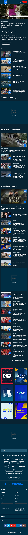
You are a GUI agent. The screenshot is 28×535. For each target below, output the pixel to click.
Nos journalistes (5, 508)
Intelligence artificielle (14, 473)
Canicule (18, 470)
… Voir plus (6, 43)
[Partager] (9, 32)
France (22, 463)
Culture (17, 501)
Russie (6, 463)
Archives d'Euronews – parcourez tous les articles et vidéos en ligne (20, 509)
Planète (17, 495)
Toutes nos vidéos (19, 360)
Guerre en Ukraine (19, 459)
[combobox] (14, 450)
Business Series (17, 261)
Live (25, 1)
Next (2, 498)
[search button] (25, 450)
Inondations (22, 466)
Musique (9, 470)
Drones (14, 463)
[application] (14, 11)
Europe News (4, 204)
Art (13, 317)
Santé (12, 466)
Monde (14, 220)
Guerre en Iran (7, 459)
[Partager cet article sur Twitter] (5, 32)
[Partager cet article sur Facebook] (2, 32)
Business (3, 495)
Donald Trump (14, 477)
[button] (8, 97)
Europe (3, 492)
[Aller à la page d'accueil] (5, 2)
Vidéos (2, 505)
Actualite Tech (16, 237)
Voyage (3, 501)
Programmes (18, 505)
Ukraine (5, 466)
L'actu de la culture (17, 293)
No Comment (4, 148)
